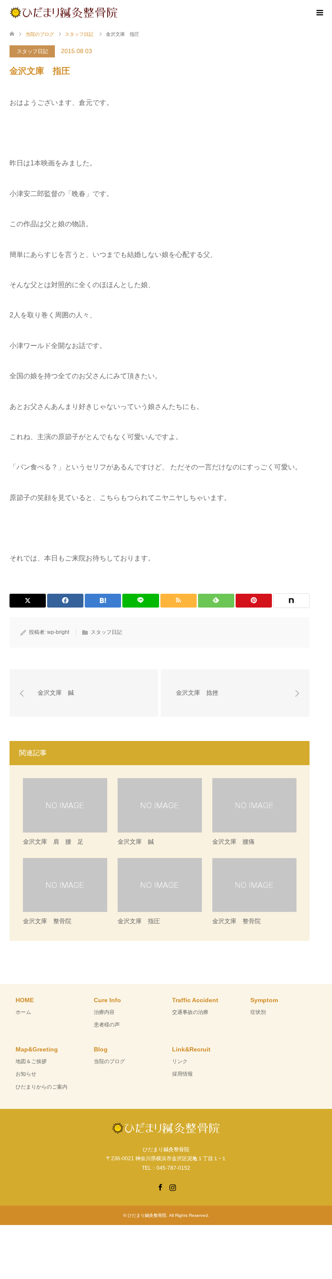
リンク (180, 1061)
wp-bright (58, 632)
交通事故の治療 (190, 1012)
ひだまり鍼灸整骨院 (147, 1215)
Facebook (160, 1186)
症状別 (258, 1012)
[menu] (319, 13)
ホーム (23, 1012)
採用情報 (182, 1074)
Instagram (172, 1186)
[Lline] (140, 601)
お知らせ (26, 1074)
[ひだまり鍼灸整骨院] (118, 12)
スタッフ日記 (32, 51)
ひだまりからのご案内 (41, 1087)
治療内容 (104, 1012)
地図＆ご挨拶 (31, 1061)
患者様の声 (107, 1025)
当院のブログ (109, 1061)
